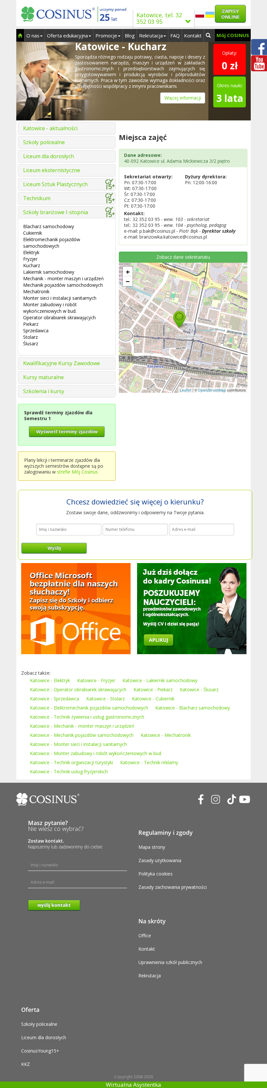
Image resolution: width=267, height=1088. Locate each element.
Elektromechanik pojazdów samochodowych (51, 242)
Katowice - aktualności (50, 128)
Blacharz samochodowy (48, 226)
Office (144, 935)
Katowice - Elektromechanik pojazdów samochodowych (89, 708)
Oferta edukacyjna (67, 35)
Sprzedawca (36, 330)
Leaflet (185, 390)
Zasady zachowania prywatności (172, 887)
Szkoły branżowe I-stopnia (55, 212)
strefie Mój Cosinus (77, 472)
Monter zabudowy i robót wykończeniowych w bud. (50, 307)
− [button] (128, 281)
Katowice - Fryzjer (96, 680)
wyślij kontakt (54, 905)
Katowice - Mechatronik (166, 735)
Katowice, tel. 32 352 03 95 (159, 18)
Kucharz (31, 265)
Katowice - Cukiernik (153, 698)
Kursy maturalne (43, 377)
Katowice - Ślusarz (199, 689)
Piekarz (30, 324)
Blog (130, 35)
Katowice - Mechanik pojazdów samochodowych (82, 735)
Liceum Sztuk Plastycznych (55, 184)
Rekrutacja (151, 35)
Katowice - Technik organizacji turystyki (71, 762)
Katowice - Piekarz (153, 689)
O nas (32, 35)
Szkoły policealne (44, 142)
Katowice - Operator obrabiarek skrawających (78, 689)
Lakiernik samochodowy (48, 272)
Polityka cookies (155, 874)
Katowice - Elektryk (50, 680)
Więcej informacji (182, 98)
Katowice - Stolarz (105, 698)
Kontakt (193, 35)
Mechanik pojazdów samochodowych (63, 285)
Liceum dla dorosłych (48, 156)
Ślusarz (30, 343)
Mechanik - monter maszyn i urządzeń (63, 278)
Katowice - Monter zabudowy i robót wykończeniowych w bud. (96, 753)
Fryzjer (30, 259)
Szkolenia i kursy (43, 391)
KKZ (25, 1064)
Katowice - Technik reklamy (149, 762)
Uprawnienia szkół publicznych (170, 962)
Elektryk (31, 252)
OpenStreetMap (212, 390)
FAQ (175, 35)
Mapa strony (151, 847)
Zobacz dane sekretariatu (183, 257)
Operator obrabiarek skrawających (59, 317)
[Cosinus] (58, 12)
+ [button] (128, 271)
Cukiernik (32, 233)
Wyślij (54, 548)
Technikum (36, 198)
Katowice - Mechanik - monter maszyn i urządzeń (82, 726)
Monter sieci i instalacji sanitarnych (59, 298)
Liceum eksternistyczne (51, 170)
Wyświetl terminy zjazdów (67, 431)
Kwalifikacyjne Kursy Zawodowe (61, 363)
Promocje (106, 35)
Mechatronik (36, 291)
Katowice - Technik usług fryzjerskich (69, 771)
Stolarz (30, 337)
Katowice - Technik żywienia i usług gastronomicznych (87, 717)
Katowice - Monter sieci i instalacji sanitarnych (78, 744)
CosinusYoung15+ (40, 1051)
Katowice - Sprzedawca (54, 698)
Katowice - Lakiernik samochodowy (159, 680)
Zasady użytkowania (159, 860)
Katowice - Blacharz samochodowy (192, 708)
